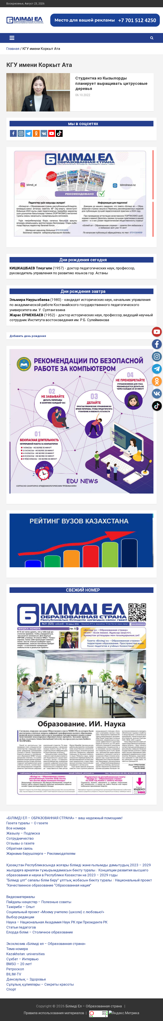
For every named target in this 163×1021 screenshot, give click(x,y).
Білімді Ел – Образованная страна (94, 1006)
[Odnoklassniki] (36, 133)
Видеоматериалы (20, 897)
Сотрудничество (20, 838)
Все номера (15, 828)
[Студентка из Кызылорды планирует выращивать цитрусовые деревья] (38, 92)
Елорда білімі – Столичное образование (39, 932)
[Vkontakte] (44, 133)
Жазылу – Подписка (23, 833)
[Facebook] (13, 133)
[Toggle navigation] (11, 38)
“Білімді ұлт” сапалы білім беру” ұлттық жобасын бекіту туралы (59, 880)
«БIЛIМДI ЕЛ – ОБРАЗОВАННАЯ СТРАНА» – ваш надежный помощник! (64, 818)
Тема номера (17, 949)
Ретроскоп (15, 969)
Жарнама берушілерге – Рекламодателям (40, 853)
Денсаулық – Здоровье (26, 979)
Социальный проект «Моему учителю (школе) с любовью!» (55, 912)
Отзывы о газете (20, 843)
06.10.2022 (82, 95)
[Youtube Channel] (51, 133)
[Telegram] (28, 133)
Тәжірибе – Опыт (20, 907)
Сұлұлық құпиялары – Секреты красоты (40, 984)
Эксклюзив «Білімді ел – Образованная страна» (46, 944)
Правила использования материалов (54, 1013)
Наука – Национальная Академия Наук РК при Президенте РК (56, 922)
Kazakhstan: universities (25, 954)
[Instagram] (21, 133)
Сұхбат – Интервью (22, 959)
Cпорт (11, 989)
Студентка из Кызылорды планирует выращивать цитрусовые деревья (111, 83)
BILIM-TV (13, 974)
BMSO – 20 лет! (19, 964)
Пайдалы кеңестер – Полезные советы (38, 902)
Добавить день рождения (28, 336)
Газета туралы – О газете (27, 823)
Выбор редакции (20, 917)
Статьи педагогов (21, 927)
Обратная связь (19, 848)
